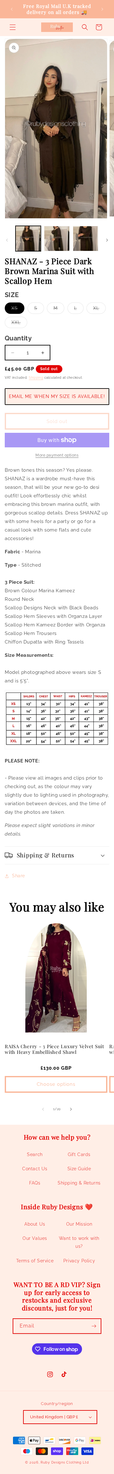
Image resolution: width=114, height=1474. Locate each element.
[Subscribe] (94, 1326)
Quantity (18, 338)
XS (17, 309)
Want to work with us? (79, 1242)
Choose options (56, 1084)
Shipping (36, 377)
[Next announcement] (102, 9)
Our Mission (79, 1224)
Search (35, 1154)
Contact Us (35, 1168)
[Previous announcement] (12, 9)
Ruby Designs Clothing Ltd (65, 1462)
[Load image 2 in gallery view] (56, 238)
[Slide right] (107, 240)
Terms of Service (35, 1260)
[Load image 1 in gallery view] (28, 238)
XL (99, 309)
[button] (13, 27)
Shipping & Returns (79, 1182)
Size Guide (79, 1168)
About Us (34, 1224)
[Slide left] (7, 240)
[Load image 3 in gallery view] (85, 238)
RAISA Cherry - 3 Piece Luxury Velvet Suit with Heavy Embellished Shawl (54, 1049)
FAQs (34, 1182)
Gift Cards (79, 1154)
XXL (19, 324)
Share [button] (18, 875)
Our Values (34, 1238)
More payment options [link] (57, 455)
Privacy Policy (79, 1260)
